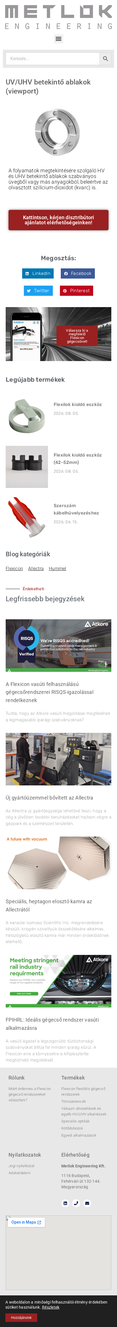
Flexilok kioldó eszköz (78, 404)
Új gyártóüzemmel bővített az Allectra (49, 798)
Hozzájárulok (21, 1318)
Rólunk (17, 1078)
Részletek (50, 1307)
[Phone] (76, 1203)
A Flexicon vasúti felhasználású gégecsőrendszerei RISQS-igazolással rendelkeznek (49, 692)
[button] (58, 39)
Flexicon (14, 568)
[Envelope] (87, 1203)
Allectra (36, 568)
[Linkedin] (65, 1203)
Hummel (57, 568)
